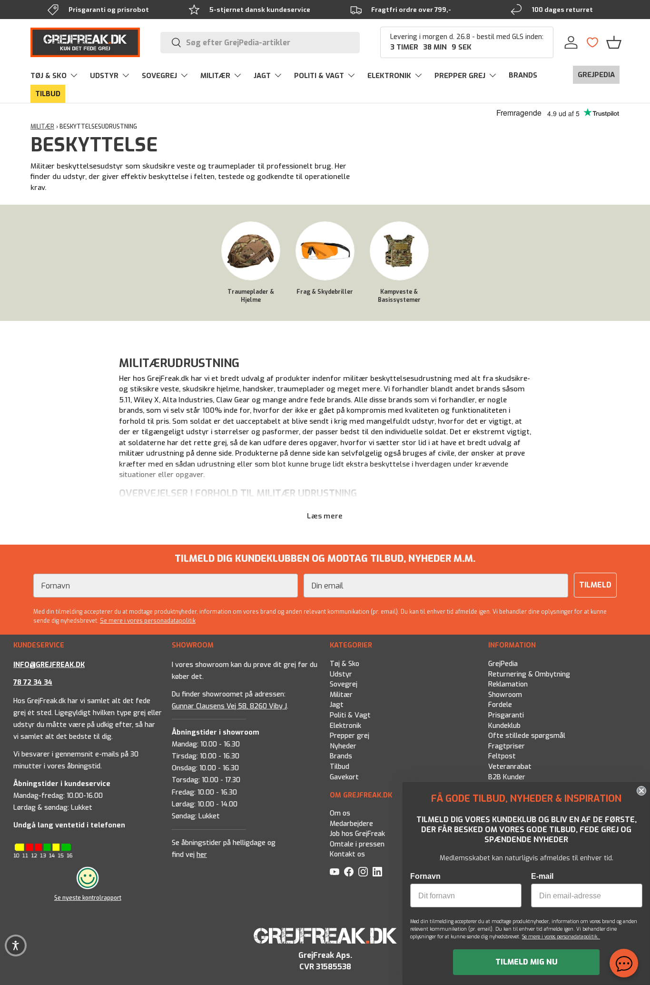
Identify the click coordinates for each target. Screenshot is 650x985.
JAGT (262, 75)
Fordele (500, 704)
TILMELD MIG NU (526, 962)
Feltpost (502, 756)
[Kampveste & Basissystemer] (399, 251)
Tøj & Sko (344, 663)
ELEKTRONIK (389, 75)
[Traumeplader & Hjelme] (251, 251)
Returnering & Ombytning (529, 673)
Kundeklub (504, 725)
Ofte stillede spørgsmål (526, 735)
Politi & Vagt (350, 715)
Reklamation (508, 684)
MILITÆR (215, 75)
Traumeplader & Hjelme (250, 296)
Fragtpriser (506, 745)
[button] (613, 42)
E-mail (542, 876)
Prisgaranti (506, 715)
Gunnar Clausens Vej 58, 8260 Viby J (229, 705)
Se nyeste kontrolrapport (87, 898)
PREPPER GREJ (459, 75)
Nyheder (343, 745)
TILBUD (47, 94)
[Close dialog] (641, 791)
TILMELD (595, 585)
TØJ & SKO (48, 75)
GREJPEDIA (596, 75)
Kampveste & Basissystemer (399, 296)
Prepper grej (349, 735)
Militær (341, 694)
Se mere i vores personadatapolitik (148, 621)
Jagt (337, 704)
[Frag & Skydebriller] (325, 251)
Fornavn (425, 876)
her (202, 854)
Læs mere (325, 516)
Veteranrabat (510, 766)
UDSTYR (104, 75)
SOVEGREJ (159, 75)
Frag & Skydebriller (324, 292)
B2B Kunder (506, 776)
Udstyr (341, 673)
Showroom (505, 694)
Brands (341, 756)
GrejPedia (503, 663)
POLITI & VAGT (319, 75)
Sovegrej (343, 684)
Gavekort (344, 776)
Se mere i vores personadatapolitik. (561, 937)
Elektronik (345, 725)
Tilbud (339, 766)
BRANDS (523, 75)
